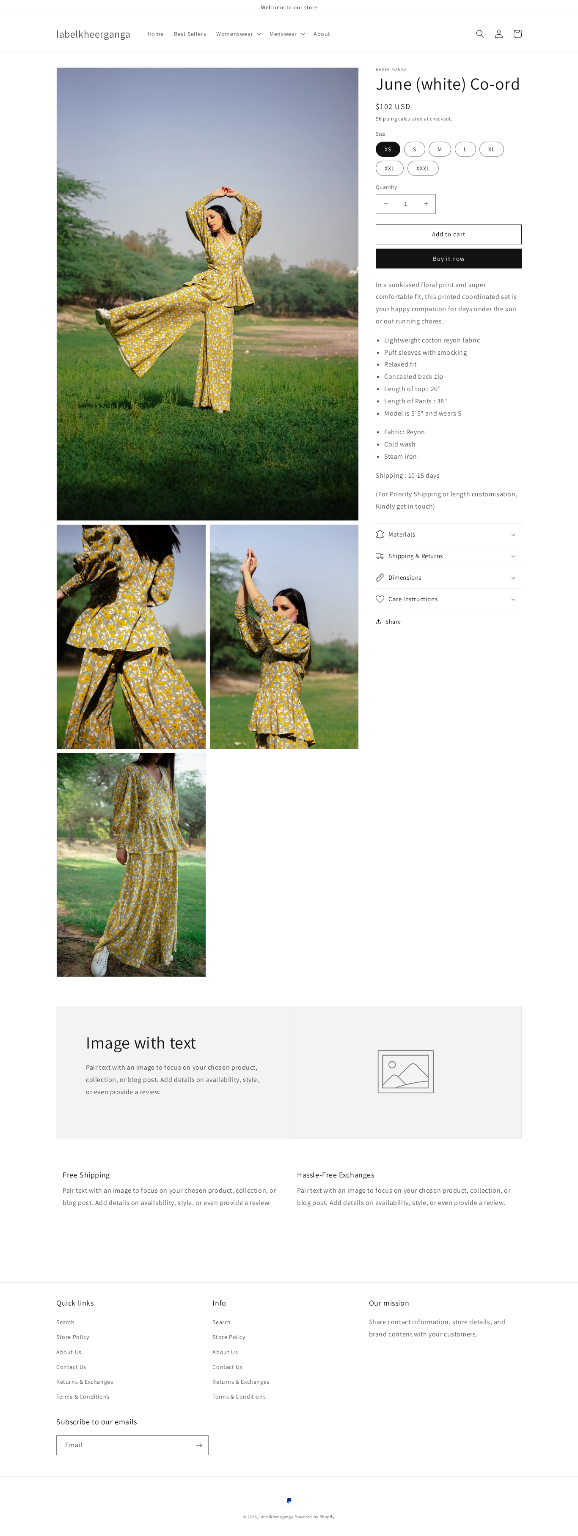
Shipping (386, 118)
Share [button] (393, 621)
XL (491, 149)
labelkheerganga (276, 1517)
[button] (237, 34)
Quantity (386, 187)
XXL (390, 168)
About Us (69, 1352)
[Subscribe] (199, 1445)
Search (65, 1322)
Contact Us (71, 1367)
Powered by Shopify (315, 1517)
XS (388, 149)
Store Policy (72, 1337)
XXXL (423, 168)
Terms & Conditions (83, 1396)
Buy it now (449, 258)
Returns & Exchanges (84, 1381)
